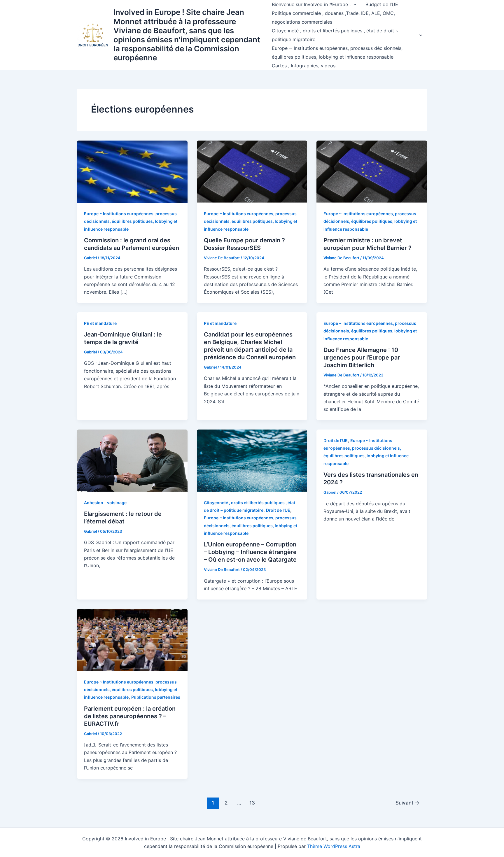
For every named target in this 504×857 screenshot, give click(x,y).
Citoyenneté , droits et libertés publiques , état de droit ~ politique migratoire (335, 35)
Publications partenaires (155, 697)
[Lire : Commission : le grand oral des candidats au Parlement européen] (132, 171)
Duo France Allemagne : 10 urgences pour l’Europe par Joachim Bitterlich (361, 357)
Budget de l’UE (381, 4)
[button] (353, 4)
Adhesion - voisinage (105, 502)
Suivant (407, 803)
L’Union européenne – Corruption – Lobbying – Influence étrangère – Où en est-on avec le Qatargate (250, 552)
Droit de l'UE (278, 510)
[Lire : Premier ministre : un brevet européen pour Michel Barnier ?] (371, 171)
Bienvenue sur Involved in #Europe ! (311, 4)
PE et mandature (100, 323)
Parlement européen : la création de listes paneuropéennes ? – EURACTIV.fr (130, 716)
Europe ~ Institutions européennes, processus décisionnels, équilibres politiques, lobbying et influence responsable (337, 52)
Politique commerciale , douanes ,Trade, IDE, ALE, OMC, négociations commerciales (333, 17)
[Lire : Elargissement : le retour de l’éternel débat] (132, 460)
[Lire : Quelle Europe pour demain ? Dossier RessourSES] (252, 171)
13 (252, 803)
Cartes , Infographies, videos (303, 66)
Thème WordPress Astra (333, 846)
